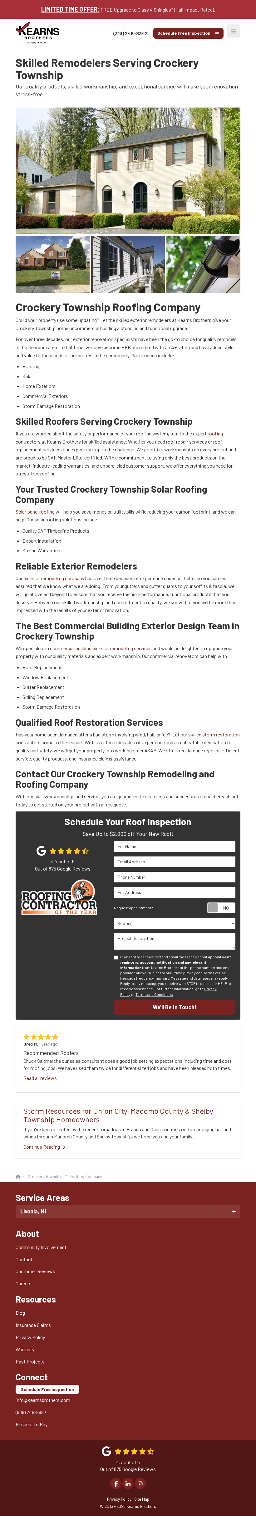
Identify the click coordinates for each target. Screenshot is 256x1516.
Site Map (141, 1499)
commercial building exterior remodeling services (101, 648)
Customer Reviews (35, 1271)
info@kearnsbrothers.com (43, 1400)
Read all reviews (40, 1078)
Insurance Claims (33, 1325)
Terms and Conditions (154, 994)
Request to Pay (31, 1424)
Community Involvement (41, 1247)
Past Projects (30, 1361)
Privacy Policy (30, 1337)
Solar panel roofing (35, 512)
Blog (20, 1313)
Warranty (25, 1349)
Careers (24, 1283)
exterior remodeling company (53, 578)
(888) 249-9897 (31, 1412)
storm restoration (221, 734)
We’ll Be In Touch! (175, 1007)
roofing (215, 433)
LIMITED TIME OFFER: (70, 9)
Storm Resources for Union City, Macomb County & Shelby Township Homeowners (118, 1114)
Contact (24, 1259)
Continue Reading (41, 1147)
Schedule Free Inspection (183, 33)
